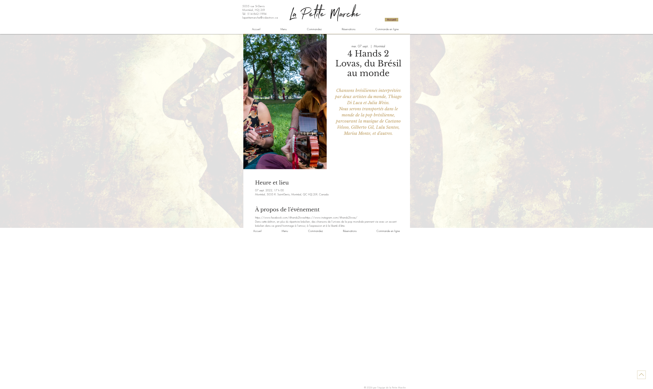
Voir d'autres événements (368, 153)
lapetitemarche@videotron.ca (260, 17)
